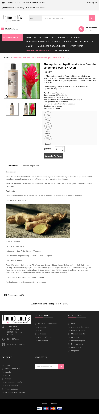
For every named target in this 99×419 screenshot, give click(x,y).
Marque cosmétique (13, 369)
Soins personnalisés (13, 382)
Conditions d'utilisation (80, 327)
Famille (8, 372)
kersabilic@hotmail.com (17, 344)
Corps (7, 375)
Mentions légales (78, 341)
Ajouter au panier (53, 156)
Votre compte (42, 316)
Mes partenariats (78, 334)
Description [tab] (13, 166)
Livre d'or (75, 337)
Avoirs (40, 330)
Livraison (75, 324)
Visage (8, 379)
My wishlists (43, 341)
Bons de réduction (45, 337)
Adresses (42, 334)
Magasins (75, 351)
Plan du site (76, 347)
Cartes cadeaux (11, 386)
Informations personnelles (49, 324)
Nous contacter (77, 344)
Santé (7, 365)
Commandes (43, 327)
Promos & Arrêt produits (15, 392)
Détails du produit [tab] (31, 166)
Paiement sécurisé (78, 330)
